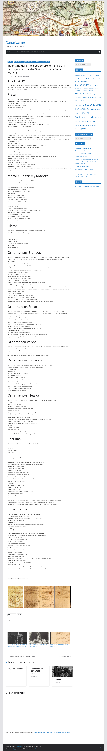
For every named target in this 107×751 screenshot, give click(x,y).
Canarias (88, 78)
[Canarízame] (53, 2)
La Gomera (78, 97)
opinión (94, 101)
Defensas (93, 85)
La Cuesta (98, 94)
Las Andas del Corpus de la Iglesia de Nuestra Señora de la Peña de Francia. (17, 646)
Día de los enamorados (87, 88)
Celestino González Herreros (83, 153)
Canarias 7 (96, 79)
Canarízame (15, 42)
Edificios (10, 61)
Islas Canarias (88, 94)
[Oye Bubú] (62, 667)
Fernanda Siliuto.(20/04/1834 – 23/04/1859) (37, 671)
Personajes (78, 105)
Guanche (85, 90)
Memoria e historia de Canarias (84, 169)
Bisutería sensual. (80, 151)
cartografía (84, 81)
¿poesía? (83, 128)
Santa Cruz (91, 109)
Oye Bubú (57, 679)
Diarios (98, 85)
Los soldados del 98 (64, 657)
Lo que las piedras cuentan (82, 166)
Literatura (79, 100)
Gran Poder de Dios (29, 61)
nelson (90, 101)
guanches (91, 90)
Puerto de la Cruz (91, 104)
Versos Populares (91, 125)
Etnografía (77, 90)
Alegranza (82, 75)
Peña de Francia (45, 61)
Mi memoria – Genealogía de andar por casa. (87, 186)
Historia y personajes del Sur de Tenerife (86, 159)
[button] (12, 52)
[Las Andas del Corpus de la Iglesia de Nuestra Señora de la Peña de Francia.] (17, 638)
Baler (91, 75)
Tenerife (85, 112)
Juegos (94, 94)
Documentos (78, 88)
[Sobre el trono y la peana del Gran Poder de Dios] (39, 638)
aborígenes (77, 75)
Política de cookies (37, 52)
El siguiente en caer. (15, 669)
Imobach (38, 61)
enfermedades (95, 88)
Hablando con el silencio (82, 156)
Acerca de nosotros (22, 52)
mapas (87, 101)
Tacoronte (77, 113)
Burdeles (80, 79)
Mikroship (78, 172)
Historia (79, 93)
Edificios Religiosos (18, 61)
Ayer (87, 74)
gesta (82, 90)
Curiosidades (82, 84)
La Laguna (84, 97)
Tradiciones (81, 117)
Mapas (9, 52)
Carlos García (78, 81)
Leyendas (97, 97)
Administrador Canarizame (22, 76)
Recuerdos (81, 108)
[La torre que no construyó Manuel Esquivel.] (60, 638)
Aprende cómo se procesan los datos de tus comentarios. (52, 733)
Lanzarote (90, 97)
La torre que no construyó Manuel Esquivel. (22, 657)
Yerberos (77, 129)
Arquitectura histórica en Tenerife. (84, 148)
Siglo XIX (98, 109)
